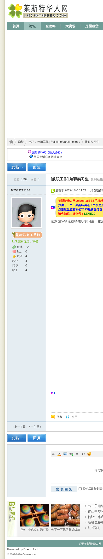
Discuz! (28, 549)
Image (65, 453)
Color (59, 453)
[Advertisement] (51, 82)
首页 (16, 26)
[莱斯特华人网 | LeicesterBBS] (39, 19)
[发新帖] (16, 167)
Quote (77, 453)
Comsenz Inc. (30, 554)
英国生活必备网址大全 (48, 157)
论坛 (32, 26)
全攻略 (51, 26)
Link (71, 453)
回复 (60, 417)
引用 (74, 417)
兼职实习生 (79, 179)
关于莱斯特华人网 (89, 544)
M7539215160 (20, 190)
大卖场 (70, 26)
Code (83, 453)
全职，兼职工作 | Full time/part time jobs (54, 141)
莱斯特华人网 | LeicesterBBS (10, 142)
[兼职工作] (60, 179)
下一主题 (34, 427)
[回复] (37, 167)
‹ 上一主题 (19, 427)
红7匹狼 (94, 528)
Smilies (89, 453)
